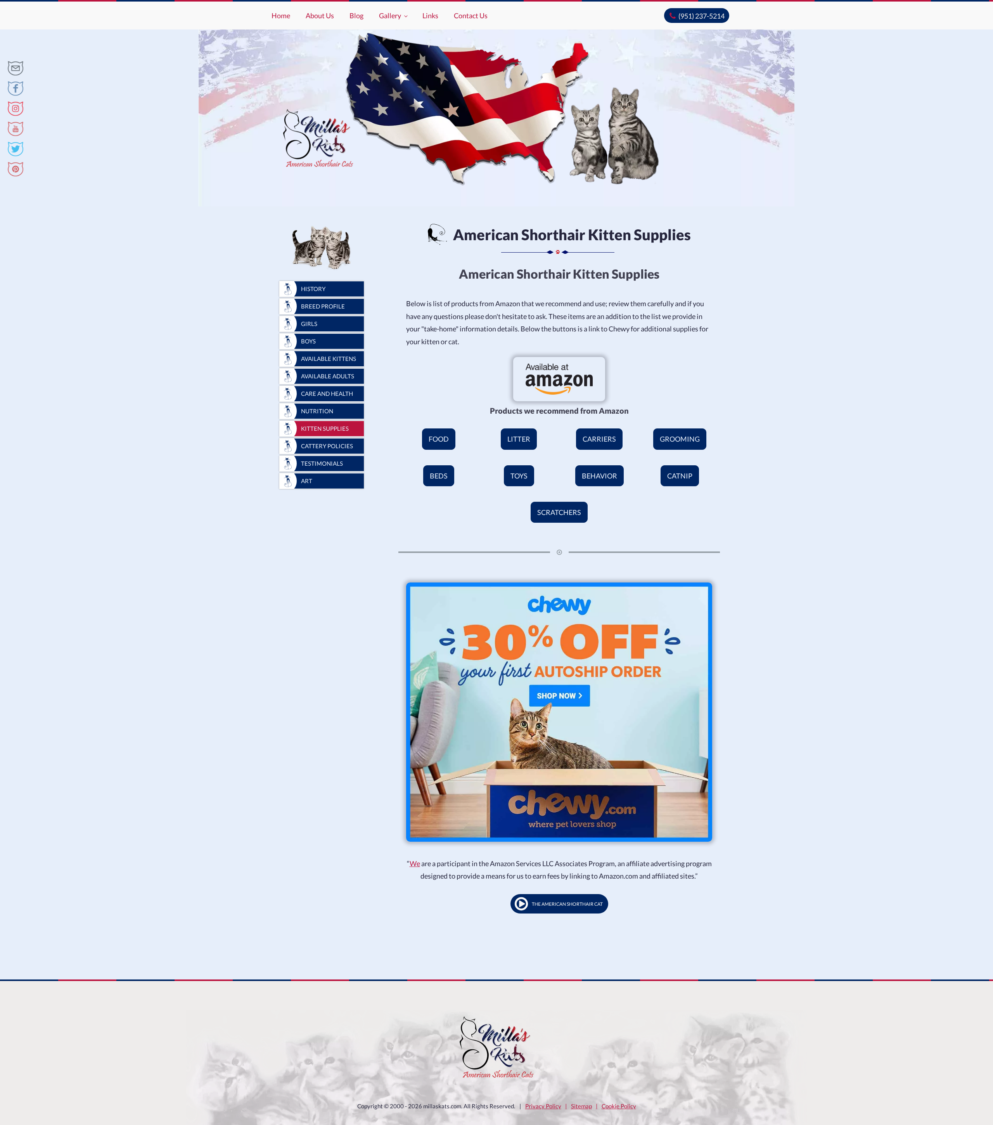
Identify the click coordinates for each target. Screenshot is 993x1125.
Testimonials (322, 463)
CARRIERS (599, 439)
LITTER (518, 439)
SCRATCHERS (559, 512)
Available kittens (328, 358)
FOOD (439, 439)
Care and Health (327, 393)
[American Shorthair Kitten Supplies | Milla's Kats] (15, 68)
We (415, 863)
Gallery (390, 15)
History (313, 288)
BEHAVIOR (599, 475)
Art (306, 480)
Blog (356, 15)
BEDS (439, 475)
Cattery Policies (327, 445)
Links (430, 15)
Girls (309, 323)
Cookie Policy (619, 1105)
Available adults (327, 376)
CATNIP (679, 475)
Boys (308, 341)
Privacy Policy (543, 1105)
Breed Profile (323, 306)
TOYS (519, 475)
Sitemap (581, 1105)
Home (281, 15)
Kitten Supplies (325, 428)
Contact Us (471, 15)
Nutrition (317, 410)
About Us (320, 15)
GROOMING (680, 439)
